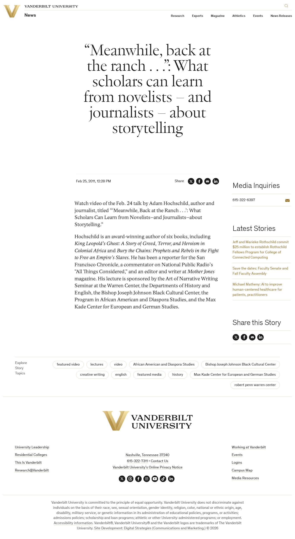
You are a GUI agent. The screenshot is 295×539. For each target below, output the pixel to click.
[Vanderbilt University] (147, 420)
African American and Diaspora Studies (164, 365)
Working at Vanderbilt (249, 447)
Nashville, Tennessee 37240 (147, 455)
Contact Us (159, 461)
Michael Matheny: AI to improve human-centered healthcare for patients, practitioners (257, 290)
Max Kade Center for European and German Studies (235, 375)
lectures (96, 365)
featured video (68, 365)
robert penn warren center (255, 385)
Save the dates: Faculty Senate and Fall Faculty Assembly (260, 271)
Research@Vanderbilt (32, 471)
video (118, 365)
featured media (149, 375)
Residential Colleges (31, 455)
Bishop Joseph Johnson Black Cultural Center (240, 365)
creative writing (92, 375)
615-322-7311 (137, 461)
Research (177, 16)
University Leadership (32, 447)
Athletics (238, 16)
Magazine (218, 16)
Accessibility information (73, 523)
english (121, 375)
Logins (237, 463)
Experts (197, 16)
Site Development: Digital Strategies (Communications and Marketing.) (150, 528)
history (177, 375)
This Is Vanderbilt (28, 463)
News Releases (281, 16)
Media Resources (245, 478)
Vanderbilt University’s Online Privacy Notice (147, 468)
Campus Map (242, 471)
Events (258, 16)
